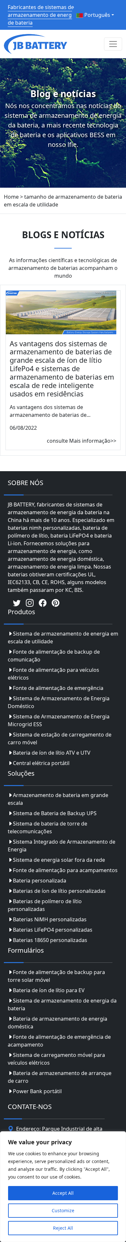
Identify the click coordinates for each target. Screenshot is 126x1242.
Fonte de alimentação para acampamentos (65, 870)
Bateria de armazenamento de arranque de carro (59, 1077)
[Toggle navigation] (113, 44)
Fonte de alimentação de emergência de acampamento (59, 1040)
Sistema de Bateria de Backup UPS (55, 813)
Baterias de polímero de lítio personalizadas (45, 905)
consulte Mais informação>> (81, 440)
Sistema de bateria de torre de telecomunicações (47, 827)
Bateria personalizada (39, 880)
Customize (63, 1210)
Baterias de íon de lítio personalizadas (59, 890)
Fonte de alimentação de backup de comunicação (54, 655)
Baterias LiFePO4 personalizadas (52, 929)
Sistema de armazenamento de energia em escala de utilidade (63, 637)
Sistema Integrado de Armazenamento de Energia (61, 845)
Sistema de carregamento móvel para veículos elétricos (56, 1058)
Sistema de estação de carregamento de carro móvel (59, 738)
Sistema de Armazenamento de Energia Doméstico (59, 702)
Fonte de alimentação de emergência (58, 688)
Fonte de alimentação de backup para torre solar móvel (56, 976)
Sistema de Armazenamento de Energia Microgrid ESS (59, 720)
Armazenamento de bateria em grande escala (58, 799)
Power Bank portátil (37, 1091)
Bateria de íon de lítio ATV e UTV (51, 752)
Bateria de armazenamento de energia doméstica (57, 1022)
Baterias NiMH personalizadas (50, 919)
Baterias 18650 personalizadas (50, 940)
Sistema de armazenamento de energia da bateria (62, 1004)
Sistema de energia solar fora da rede (59, 859)
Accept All (63, 1193)
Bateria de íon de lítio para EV (49, 990)
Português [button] (96, 14)
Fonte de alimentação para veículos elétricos (53, 673)
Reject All (63, 1228)
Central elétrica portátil (41, 763)
